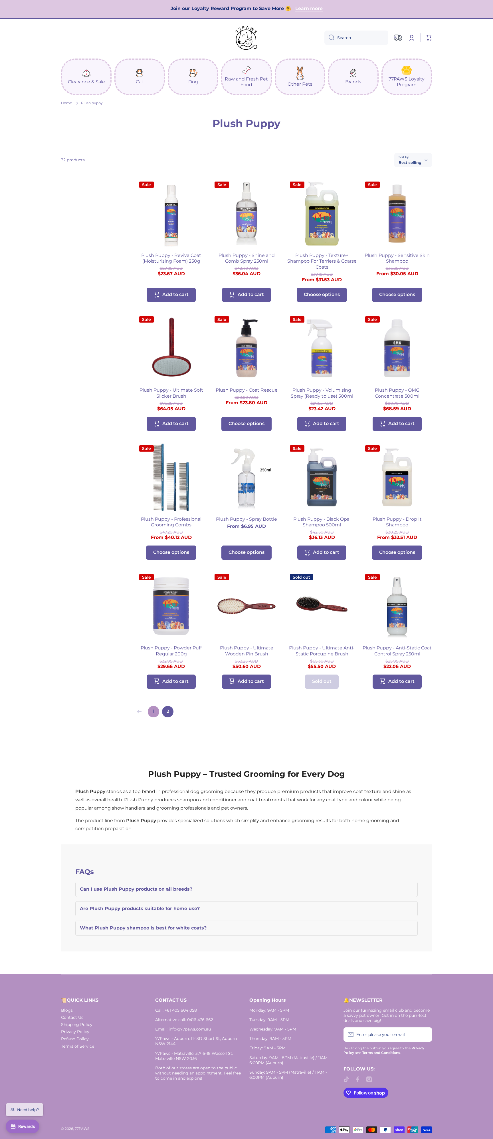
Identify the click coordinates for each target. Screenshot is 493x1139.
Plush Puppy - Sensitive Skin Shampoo (397, 258)
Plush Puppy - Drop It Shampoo (397, 522)
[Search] (329, 38)
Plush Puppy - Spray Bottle (246, 519)
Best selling (410, 162)
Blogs (67, 1010)
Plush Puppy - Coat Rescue (247, 390)
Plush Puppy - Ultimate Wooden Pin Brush (246, 651)
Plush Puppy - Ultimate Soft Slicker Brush (171, 393)
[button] (429, 38)
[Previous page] (140, 711)
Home (66, 103)
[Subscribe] (425, 1034)
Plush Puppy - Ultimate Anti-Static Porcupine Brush (322, 651)
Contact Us (72, 1017)
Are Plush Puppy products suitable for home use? (140, 908)
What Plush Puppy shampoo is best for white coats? (143, 928)
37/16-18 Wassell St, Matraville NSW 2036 (194, 1056)
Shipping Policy (76, 1024)
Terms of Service (77, 1046)
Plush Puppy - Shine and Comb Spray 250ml (247, 258)
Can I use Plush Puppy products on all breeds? (136, 889)
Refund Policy (75, 1038)
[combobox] (356, 38)
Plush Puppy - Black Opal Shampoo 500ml (322, 522)
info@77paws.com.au (190, 1029)
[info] (171, 222)
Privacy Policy (75, 1031)
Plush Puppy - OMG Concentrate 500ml (397, 393)
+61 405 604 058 (181, 1010)
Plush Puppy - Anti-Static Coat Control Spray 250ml (397, 651)
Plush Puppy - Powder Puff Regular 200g (171, 651)
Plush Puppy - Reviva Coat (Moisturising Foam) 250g (171, 258)
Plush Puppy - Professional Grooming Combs (171, 522)
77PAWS (82, 1128)
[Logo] (246, 38)
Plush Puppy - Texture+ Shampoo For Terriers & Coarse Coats (322, 261)
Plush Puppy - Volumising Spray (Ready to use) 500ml (322, 393)
